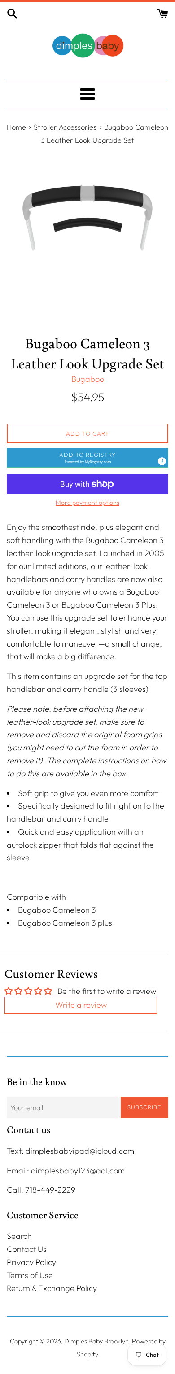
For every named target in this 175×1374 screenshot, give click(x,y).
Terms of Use (30, 1275)
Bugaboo (87, 379)
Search (19, 1236)
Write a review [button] (81, 1005)
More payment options (87, 503)
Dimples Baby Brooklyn (96, 1341)
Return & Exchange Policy (52, 1288)
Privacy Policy (31, 1262)
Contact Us (27, 1249)
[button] (87, 458)
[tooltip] (162, 461)
